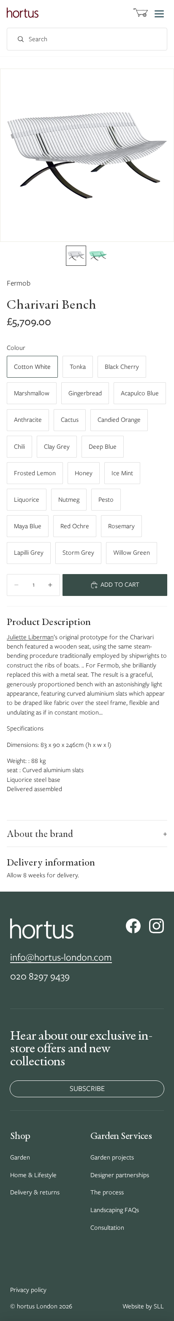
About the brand (87, 833)
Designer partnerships (119, 1175)
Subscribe (87, 1088)
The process (107, 1192)
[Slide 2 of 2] (98, 255)
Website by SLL (143, 1306)
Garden (20, 1157)
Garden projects (112, 1157)
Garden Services (121, 1135)
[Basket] (140, 13)
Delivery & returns (35, 1192)
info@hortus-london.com (61, 957)
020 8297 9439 (40, 976)
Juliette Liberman (30, 637)
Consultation (107, 1227)
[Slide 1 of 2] (76, 255)
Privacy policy (28, 1290)
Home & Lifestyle (33, 1175)
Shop (20, 1135)
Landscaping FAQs (114, 1210)
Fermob (18, 283)
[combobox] (78, 39)
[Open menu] (159, 14)
